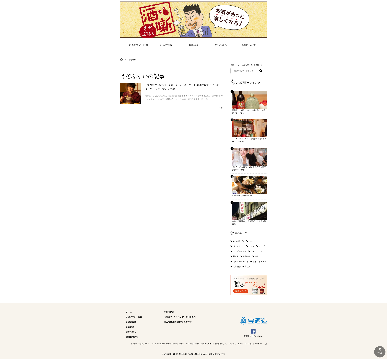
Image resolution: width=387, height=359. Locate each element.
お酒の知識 (166, 45)
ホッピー (263, 246)
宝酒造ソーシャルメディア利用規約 (179, 317)
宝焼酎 (248, 266)
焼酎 (257, 256)
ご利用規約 (169, 312)
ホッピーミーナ (240, 251)
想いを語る (221, 45)
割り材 (236, 256)
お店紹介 (193, 45)
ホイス (252, 246)
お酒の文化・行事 (138, 45)
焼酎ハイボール (259, 261)
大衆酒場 (237, 266)
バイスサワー (239, 246)
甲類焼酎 (247, 256)
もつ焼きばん (239, 241)
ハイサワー (254, 241)
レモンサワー (256, 251)
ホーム (129, 312)
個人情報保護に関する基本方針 (178, 322)
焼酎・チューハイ (241, 261)
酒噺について (248, 45)
